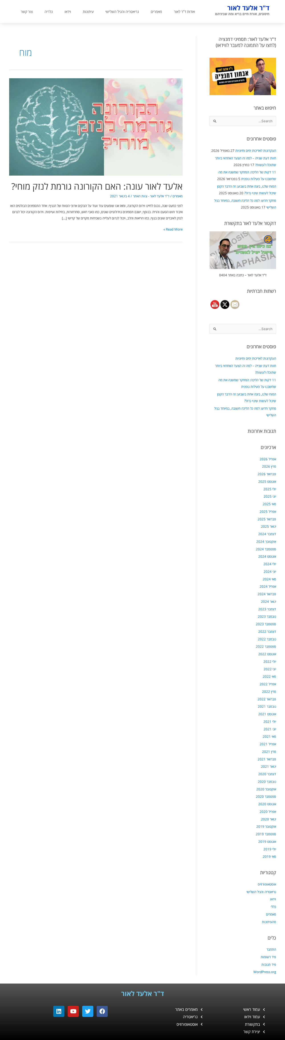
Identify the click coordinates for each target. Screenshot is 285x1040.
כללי (273, 906)
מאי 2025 (269, 504)
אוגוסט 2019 (267, 841)
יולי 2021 (269, 721)
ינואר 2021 (268, 766)
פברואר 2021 (267, 759)
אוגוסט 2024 (267, 556)
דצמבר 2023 (267, 609)
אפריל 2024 (268, 586)
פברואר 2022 (267, 699)
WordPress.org (264, 972)
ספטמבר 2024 (266, 549)
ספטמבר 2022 (266, 646)
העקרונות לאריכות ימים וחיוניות (255, 150)
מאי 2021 (269, 736)
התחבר (271, 949)
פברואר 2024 (267, 594)
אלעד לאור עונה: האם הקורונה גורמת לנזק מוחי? (97, 186)
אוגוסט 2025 (267, 481)
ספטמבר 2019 (266, 834)
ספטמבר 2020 (266, 796)
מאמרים (156, 11)
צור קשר (27, 11)
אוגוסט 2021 (267, 714)
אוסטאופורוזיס (267, 884)
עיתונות (88, 11)
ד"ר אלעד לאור (248, 7)
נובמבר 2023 (267, 616)
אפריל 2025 (268, 511)
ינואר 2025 (268, 526)
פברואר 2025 (267, 519)
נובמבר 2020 (267, 781)
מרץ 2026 (269, 466)
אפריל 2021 (268, 744)
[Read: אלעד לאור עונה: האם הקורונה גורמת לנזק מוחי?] (96, 126)
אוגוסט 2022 (267, 654)
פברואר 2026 (267, 474)
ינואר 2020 (268, 819)
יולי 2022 (269, 661)
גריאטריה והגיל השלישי (122, 11)
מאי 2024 (269, 579)
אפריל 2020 (268, 811)
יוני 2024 (270, 571)
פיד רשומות (268, 957)
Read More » (173, 228)
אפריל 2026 (268, 459)
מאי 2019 (269, 856)
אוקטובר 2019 (266, 826)
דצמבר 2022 (267, 631)
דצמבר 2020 (267, 774)
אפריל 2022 (268, 684)
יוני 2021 (270, 729)
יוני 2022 (270, 669)
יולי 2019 (269, 849)
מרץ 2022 (269, 691)
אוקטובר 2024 (266, 541)
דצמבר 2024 (267, 534)
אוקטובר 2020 (266, 789)
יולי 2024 (269, 564)
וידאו (68, 11)
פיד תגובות (268, 964)
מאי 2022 (269, 676)
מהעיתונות (269, 922)
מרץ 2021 (269, 751)
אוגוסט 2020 (267, 804)
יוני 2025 (270, 496)
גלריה (49, 11)
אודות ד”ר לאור (184, 11)
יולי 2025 (269, 489)
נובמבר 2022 (267, 639)
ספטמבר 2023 (266, 624)
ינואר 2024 (268, 601)
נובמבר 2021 (267, 706)
